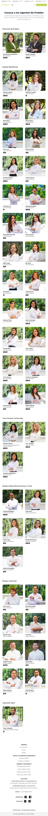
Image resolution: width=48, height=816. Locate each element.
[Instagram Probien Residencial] (26, 797)
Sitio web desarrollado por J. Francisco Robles (23, 814)
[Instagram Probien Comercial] (25, 801)
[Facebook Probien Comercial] (30, 801)
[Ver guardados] (34, 5)
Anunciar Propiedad (41, 4)
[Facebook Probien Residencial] (30, 797)
